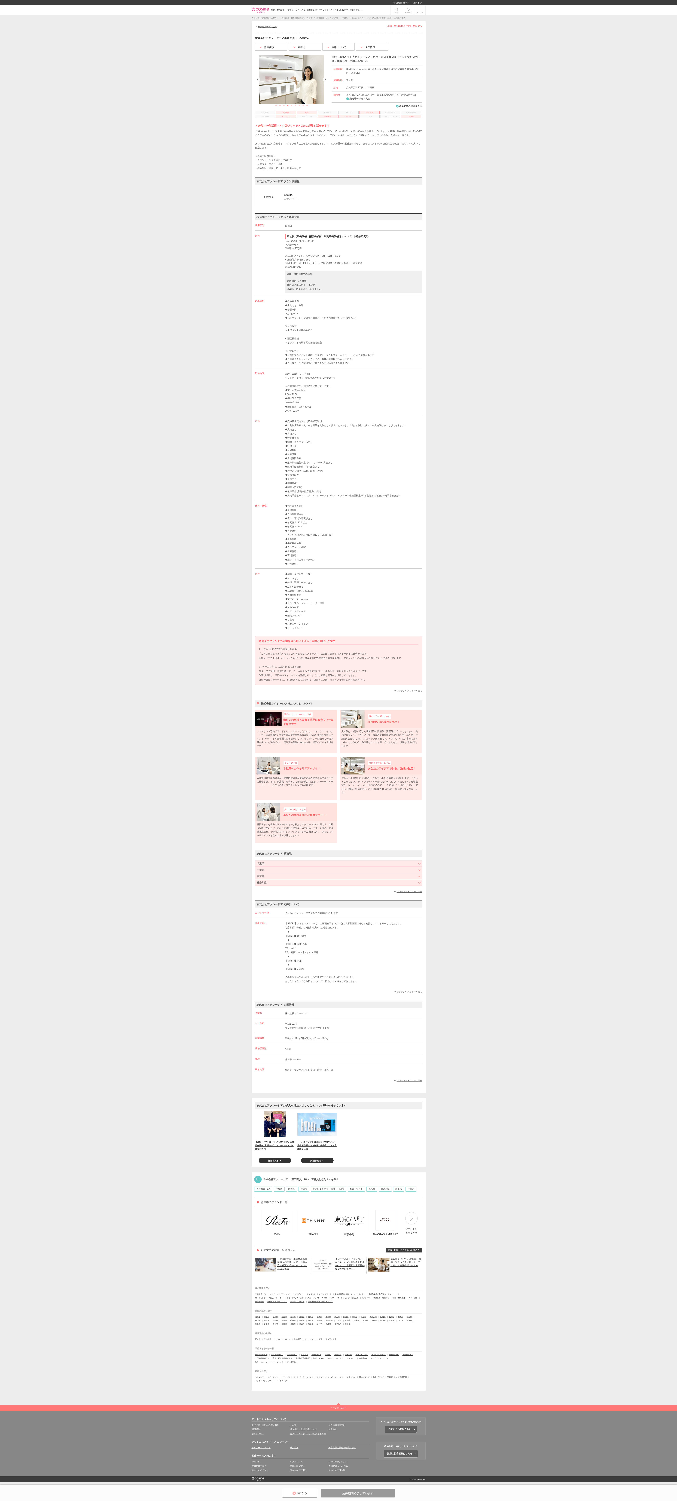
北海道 (257, 1317)
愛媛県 (266, 1324)
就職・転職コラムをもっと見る (402, 1250)
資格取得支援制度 (303, 1358)
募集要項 (269, 47)
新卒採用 (337, 1355)
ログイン (417, 2)
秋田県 (275, 1317)
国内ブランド (364, 1377)
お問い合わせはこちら (399, 1429)
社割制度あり (292, 1355)
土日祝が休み (407, 1355)
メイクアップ (272, 1377)
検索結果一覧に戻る (267, 26)
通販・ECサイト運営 (295, 1298)
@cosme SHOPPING (338, 1466)
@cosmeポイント (260, 1470)
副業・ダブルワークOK (322, 1358)
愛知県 (284, 1320)
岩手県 (293, 1317)
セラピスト (298, 1294)
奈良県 (319, 1320)
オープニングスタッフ (379, 1358)
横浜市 (304, 1189)
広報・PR (366, 1298)
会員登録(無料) (400, 2)
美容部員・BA (263, 1189)
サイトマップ (258, 1433)
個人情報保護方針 (336, 1425)
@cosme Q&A (296, 1466)
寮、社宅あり (292, 1362)
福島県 (310, 1317)
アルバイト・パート (282, 1339)
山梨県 (383, 1317)
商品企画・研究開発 (381, 1298)
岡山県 (383, 1320)
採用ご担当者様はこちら (399, 1453)
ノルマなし (351, 1358)
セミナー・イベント (261, 1447)
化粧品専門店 (401, 1377)
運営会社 (332, 1429)
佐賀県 (293, 1324)
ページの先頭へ (338, 1408)
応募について (338, 47)
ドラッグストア (281, 1381)
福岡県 (284, 1324)
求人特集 (294, 1447)
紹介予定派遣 (331, 1339)
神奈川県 (385, 1189)
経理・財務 (259, 1302)
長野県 (391, 1317)
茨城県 (346, 1317)
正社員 (257, 1339)
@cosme (256, 1461)
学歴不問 (348, 1355)
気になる (302, 1493)
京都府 (347, 1320)
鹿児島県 (337, 1324)
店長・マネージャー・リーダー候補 (269, 1362)
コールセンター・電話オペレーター (269, 1298)
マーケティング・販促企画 (348, 1298)
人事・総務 (413, 1298)
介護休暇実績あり (262, 1358)
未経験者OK (316, 1355)
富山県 (409, 1317)
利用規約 (256, 1429)
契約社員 (267, 1339)
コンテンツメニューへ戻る (409, 691)
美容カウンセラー (297, 1302)
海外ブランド (378, 1377)
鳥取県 (365, 1320)
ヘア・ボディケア (289, 1377)
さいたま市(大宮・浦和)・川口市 (328, 1189)
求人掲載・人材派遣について (304, 1429)
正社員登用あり (277, 1355)
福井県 (266, 1320)
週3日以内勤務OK (378, 1355)
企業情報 (370, 47)
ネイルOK (339, 1358)
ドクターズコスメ (306, 1377)
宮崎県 (328, 1324)
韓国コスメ (351, 1377)
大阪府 (338, 1320)
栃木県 (328, 1317)
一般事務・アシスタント (277, 1302)
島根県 (374, 1320)
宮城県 (301, 1317)
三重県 (301, 1320)
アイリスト (311, 1294)
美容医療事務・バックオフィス (320, 1302)
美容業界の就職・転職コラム (342, 1447)
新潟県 (400, 1317)
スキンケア (259, 1377)
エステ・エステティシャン (280, 1294)
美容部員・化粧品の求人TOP (265, 1425)
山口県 (400, 1320)
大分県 (319, 1324)
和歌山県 (329, 1320)
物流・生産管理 (399, 1298)
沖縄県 (347, 1324)
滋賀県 (310, 1320)
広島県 (391, 1320)
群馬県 (319, 1317)
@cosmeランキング (337, 1461)
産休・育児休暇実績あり (282, 1358)
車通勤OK (363, 1358)
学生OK (328, 1355)
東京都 (372, 1189)
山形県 (284, 1317)
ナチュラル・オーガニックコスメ (330, 1377)
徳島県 (257, 1324)
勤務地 (301, 47)
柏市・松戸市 (356, 1189)
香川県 (409, 1320)
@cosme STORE (298, 1470)
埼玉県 (398, 1189)
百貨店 (390, 1377)
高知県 (275, 1324)
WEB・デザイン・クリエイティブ (320, 1298)
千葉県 (411, 1189)
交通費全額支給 (261, 1355)
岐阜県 (293, 1320)
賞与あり (304, 1355)
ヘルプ (293, 1425)
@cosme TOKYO (336, 1470)
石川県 (257, 1320)
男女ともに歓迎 (362, 1355)
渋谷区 (291, 1189)
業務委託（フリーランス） (304, 1339)
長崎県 (301, 1324)
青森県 (266, 1317)
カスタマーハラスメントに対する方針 (308, 1433)
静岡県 (275, 1320)
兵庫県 (356, 1320)
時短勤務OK (394, 1355)
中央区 (279, 1189)
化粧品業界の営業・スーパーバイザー (350, 1294)
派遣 (320, 1339)
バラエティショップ (263, 1381)
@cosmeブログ (259, 1466)
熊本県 (310, 1324)
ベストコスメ (296, 1461)
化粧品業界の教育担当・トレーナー (382, 1294)
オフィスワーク (325, 1294)
